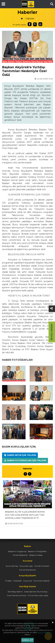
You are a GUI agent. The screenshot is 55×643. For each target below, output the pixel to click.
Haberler (30, 18)
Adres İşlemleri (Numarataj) (35, 592)
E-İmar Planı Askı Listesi (38, 595)
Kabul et (27, 640)
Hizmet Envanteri (41, 566)
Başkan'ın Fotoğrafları (37, 551)
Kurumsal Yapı (12, 566)
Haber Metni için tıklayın (21, 455)
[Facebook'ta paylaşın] (30, 24)
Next (29, 474)
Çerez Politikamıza (44, 632)
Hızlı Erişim (51, 331)
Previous (25, 474)
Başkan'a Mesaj (35, 555)
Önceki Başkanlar (20, 555)
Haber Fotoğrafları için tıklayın (26, 460)
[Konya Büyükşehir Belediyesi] (27, 4)
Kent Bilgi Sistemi (15, 592)
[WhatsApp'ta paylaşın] (40, 24)
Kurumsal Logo (26, 566)
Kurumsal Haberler (42, 581)
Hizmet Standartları (27, 570)
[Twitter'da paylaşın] (35, 24)
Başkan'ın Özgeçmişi (17, 551)
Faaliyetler (17, 581)
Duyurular (27, 581)
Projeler (8, 581)
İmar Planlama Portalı (16, 595)
